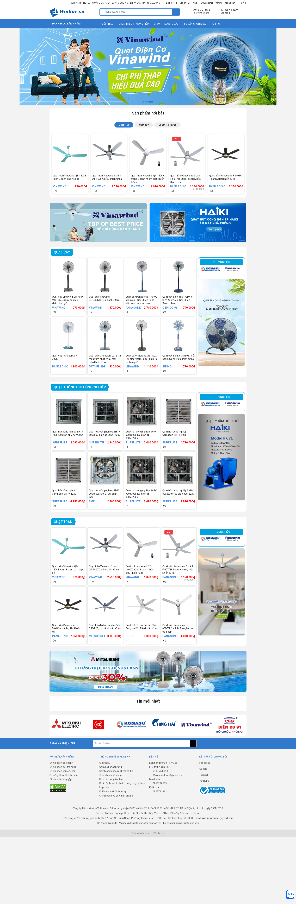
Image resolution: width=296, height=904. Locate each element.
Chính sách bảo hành (61, 762)
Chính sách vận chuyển (63, 771)
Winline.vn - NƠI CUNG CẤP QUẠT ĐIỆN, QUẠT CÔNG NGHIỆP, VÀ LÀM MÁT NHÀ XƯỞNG (115, 3)
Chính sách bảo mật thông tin (116, 771)
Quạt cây (62, 252)
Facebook (204, 762)
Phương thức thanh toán (64, 775)
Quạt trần (63, 522)
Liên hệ (170, 3)
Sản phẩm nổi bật (148, 113)
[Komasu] (210, 269)
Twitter (203, 774)
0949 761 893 (201, 9)
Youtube (204, 780)
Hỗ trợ (215, 23)
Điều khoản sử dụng (110, 775)
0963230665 (160, 783)
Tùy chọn (75, 183)
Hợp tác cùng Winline (111, 779)
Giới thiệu (107, 23)
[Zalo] (290, 894)
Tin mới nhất (148, 701)
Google (203, 768)
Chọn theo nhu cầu (166, 23)
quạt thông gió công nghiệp (80, 387)
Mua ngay (113, 183)
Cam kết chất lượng (110, 767)
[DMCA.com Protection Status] (58, 787)
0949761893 (160, 791)
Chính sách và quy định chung (116, 795)
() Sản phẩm (229, 11)
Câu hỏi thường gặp (61, 779)
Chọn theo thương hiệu (134, 23)
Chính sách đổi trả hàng (63, 767)
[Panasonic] (232, 269)
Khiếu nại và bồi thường (112, 791)
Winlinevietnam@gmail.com (168, 775)
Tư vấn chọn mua (195, 23)
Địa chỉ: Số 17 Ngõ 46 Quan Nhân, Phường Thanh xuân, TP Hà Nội (213, 3)
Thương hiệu (221, 262)
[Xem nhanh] (86, 182)
